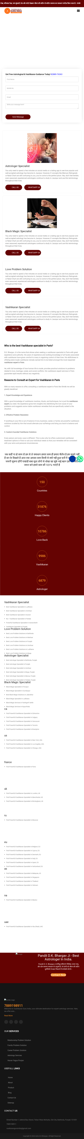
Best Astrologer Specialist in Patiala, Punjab (21, 680)
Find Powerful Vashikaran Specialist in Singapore (22, 877)
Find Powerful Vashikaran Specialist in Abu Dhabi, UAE (24, 926)
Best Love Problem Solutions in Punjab (19, 641)
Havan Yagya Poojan (16, 1060)
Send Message (18, 117)
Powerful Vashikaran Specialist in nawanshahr (22, 623)
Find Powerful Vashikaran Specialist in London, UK (23, 793)
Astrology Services (15, 1055)
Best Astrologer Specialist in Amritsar (18, 668)
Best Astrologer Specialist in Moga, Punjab (20, 672)
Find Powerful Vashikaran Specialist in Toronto (22, 725)
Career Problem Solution (17, 1050)
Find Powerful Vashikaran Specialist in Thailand (22, 881)
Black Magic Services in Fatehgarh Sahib (19, 702)
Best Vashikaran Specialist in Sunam (18, 615)
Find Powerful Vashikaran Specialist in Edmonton (22, 713)
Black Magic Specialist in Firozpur (17, 687)
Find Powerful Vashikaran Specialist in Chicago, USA (23, 748)
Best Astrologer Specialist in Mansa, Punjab (20, 676)
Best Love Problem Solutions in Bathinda (20, 633)
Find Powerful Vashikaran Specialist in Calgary (22, 717)
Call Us (15, 187)
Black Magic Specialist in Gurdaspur (18, 691)
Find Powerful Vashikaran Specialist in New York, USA (24, 740)
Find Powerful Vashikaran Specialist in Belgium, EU (23, 846)
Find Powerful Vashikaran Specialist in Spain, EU (22, 862)
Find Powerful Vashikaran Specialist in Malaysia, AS (23, 873)
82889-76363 (56, 74)
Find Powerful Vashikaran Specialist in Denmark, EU (23, 854)
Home (10, 1077)
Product (11, 1088)
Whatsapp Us (34, 187)
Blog (9, 1093)
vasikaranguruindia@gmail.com (18, 1128)
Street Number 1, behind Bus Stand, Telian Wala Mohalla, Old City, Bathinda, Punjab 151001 (41, 1120)
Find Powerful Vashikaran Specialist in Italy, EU (22, 858)
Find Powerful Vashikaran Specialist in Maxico (21, 900)
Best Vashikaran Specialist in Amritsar (19, 611)
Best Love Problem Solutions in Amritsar (19, 645)
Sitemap (11, 1103)
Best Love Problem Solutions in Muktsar (19, 637)
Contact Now (58, 974)
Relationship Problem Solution (19, 1040)
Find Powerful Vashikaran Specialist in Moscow (22, 820)
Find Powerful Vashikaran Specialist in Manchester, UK (24, 797)
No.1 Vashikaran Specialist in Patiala (18, 619)
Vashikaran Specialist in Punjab (16, 627)
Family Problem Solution (17, 1045)
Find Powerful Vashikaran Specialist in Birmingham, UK (24, 801)
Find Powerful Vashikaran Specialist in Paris (21, 767)
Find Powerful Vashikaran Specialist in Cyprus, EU (23, 850)
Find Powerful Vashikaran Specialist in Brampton (22, 729)
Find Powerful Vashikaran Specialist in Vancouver (23, 721)
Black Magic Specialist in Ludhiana (17, 699)
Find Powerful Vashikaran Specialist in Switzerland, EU (24, 866)
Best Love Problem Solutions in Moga (18, 653)
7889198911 (11, 1124)
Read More (8, 1016)
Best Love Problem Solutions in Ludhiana (20, 649)
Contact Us (12, 1098)
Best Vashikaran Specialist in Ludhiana (19, 607)
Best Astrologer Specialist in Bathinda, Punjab (21, 660)
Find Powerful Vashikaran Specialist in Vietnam (22, 885)
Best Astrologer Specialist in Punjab (18, 664)
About (10, 1083)
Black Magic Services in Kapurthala (18, 706)
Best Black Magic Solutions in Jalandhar (19, 695)
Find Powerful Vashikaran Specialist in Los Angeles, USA (25, 744)
